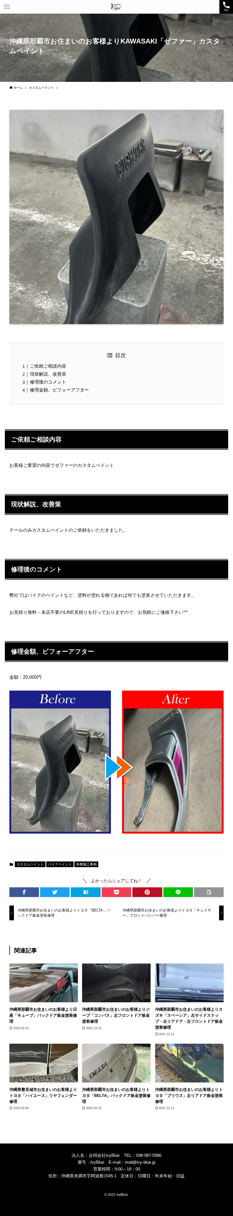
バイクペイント (60, 864)
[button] (7, 7)
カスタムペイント (30, 864)
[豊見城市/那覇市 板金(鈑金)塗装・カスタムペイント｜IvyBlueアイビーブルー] (116, 7)
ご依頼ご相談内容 (48, 366)
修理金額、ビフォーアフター (59, 390)
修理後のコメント (48, 382)
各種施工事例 (86, 864)
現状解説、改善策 (48, 374)
